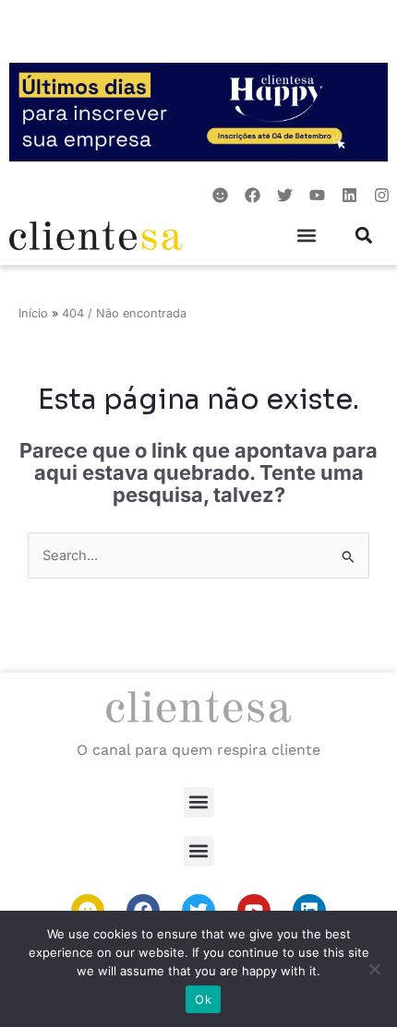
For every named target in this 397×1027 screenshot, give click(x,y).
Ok (203, 999)
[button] (307, 236)
